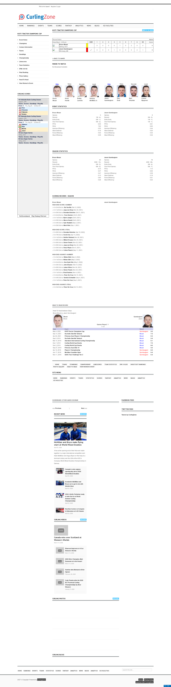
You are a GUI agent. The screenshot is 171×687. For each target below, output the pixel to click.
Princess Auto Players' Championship (77, 336)
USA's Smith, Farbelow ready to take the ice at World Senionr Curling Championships (74, 497)
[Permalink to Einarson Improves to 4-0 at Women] (60, 550)
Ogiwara (24, 124)
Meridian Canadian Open (73, 352)
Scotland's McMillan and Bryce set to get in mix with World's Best (74, 484)
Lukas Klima (68, 267)
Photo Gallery (23, 76)
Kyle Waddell (68, 223)
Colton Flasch (68, 250)
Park (23, 108)
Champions (23, 43)
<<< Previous (56, 408)
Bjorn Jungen (67, 218)
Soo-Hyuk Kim (69, 262)
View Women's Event (26, 83)
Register (53, 6)
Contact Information (25, 47)
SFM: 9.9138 (23, 69)
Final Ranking (23, 72)
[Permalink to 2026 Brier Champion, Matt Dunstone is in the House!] (60, 561)
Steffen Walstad (68, 237)
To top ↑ (167, 686)
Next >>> (84, 408)
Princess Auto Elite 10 (72, 348)
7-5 (152, 343)
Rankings (31, 26)
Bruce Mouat (63, 44)
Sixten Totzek (68, 242)
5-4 (152, 338)
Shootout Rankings (138, 364)
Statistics (90, 378)
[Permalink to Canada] (60, 470)
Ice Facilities (108, 26)
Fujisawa (24, 112)
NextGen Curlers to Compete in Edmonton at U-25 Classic (74, 510)
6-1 (152, 341)
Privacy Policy (148, 680)
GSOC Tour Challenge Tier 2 (74, 355)
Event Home (23, 40)
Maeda (24, 129)
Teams (49, 26)
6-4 (152, 352)
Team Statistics (24, 65)
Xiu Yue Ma (67, 207)
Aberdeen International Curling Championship (80, 341)
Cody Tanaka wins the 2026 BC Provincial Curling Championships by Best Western (74, 583)
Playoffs (40, 104)
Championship (24, 58)
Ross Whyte (68, 247)
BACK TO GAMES (59, 58)
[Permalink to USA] (60, 495)
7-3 (152, 334)
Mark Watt (67, 225)
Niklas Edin (67, 257)
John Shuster (68, 265)
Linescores (23, 61)
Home (21, 26)
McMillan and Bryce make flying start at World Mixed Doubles (68, 443)
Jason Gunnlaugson (65, 49)
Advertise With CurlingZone (144, 682)
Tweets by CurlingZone (129, 415)
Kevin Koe (67, 235)
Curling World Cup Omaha (73, 343)
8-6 (152, 345)
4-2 (152, 348)
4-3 (152, 331)
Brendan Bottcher (69, 212)
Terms (141, 680)
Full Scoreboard (24, 216)
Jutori (23, 131)
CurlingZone (41, 680)
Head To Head (23, 80)
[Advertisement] (33, 179)
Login (58, 6)
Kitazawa (25, 110)
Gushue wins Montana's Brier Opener (75, 571)
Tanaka (24, 114)
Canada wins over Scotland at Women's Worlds (67, 538)
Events (41, 26)
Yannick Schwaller (70, 277)
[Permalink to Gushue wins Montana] (60, 571)
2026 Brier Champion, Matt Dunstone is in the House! (74, 560)
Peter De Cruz (68, 275)
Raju (23, 126)
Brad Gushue (67, 272)
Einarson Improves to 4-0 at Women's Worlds (74, 549)
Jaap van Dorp (68, 210)
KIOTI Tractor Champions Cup (74, 331)
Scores (59, 26)
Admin (151, 39)
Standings (22, 54)
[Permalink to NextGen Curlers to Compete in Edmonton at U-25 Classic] (60, 510)
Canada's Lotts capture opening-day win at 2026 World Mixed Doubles (73, 471)
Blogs (97, 26)
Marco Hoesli (68, 220)
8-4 (152, 350)
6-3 (152, 336)
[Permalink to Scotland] (60, 482)
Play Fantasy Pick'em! (39, 216)
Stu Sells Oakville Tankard (73, 334)
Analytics (79, 26)
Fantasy (68, 26)
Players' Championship (72, 350)
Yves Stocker (68, 215)
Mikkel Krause (68, 240)
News (89, 26)
